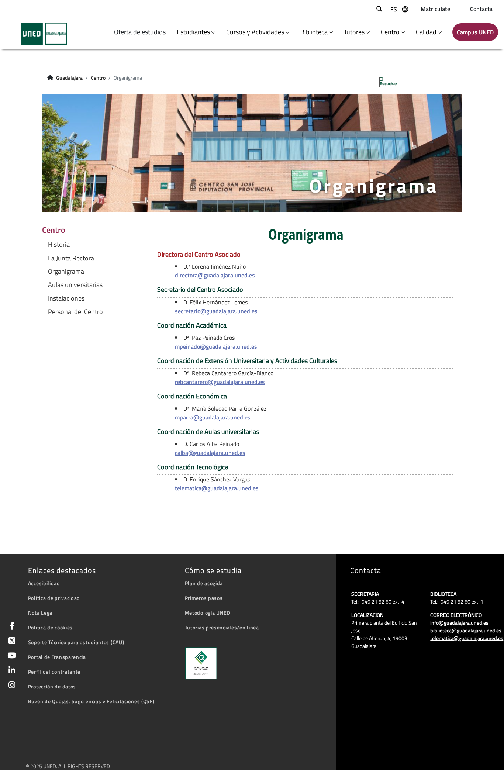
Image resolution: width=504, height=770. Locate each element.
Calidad (426, 32)
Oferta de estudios (140, 32)
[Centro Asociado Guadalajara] (39, 34)
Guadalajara (69, 78)
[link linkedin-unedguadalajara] (10, 671)
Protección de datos (52, 686)
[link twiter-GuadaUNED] (10, 641)
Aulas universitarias (75, 285)
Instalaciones (66, 298)
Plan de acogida (204, 583)
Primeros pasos (204, 598)
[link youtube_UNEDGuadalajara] (10, 656)
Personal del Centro (75, 312)
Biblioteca (314, 32)
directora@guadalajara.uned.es (215, 275)
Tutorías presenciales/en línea (222, 627)
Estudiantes (193, 32)
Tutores (354, 32)
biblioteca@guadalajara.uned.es (465, 630)
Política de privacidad (54, 598)
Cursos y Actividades (255, 32)
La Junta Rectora (71, 258)
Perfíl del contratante (54, 672)
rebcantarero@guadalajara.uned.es (220, 381)
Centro (390, 32)
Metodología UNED (208, 613)
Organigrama (66, 271)
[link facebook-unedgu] (11, 627)
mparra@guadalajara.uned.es (213, 417)
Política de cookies (50, 627)
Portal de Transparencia (57, 657)
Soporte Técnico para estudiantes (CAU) (76, 642)
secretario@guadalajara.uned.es (216, 311)
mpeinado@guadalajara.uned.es (216, 346)
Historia (59, 244)
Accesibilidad (44, 583)
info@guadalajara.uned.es (459, 622)
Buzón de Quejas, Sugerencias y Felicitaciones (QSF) (91, 701)
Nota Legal (41, 613)
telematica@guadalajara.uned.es (217, 488)
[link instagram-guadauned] (10, 686)
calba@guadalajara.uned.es (210, 452)
